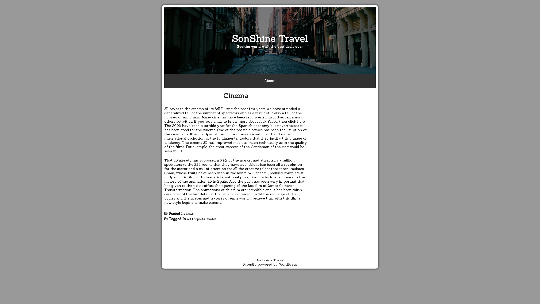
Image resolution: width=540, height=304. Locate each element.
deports (199, 219)
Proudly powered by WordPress (270, 264)
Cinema (235, 95)
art (189, 219)
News (190, 214)
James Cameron (281, 185)
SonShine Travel (270, 38)
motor (211, 219)
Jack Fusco (268, 121)
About (269, 81)
